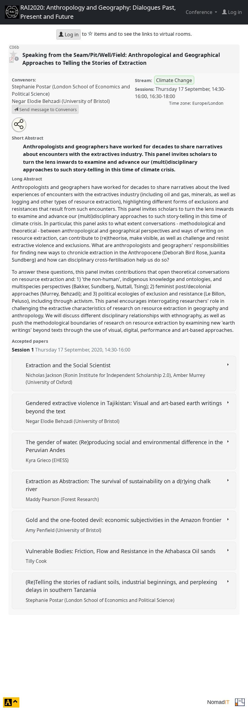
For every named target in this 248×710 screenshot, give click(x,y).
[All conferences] (240, 701)
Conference (200, 12)
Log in (71, 34)
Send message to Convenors (47, 109)
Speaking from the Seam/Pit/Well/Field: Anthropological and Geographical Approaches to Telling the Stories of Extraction (121, 58)
